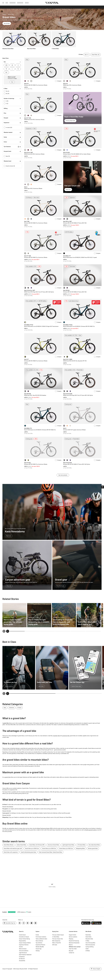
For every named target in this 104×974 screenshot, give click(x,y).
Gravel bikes (88, 937)
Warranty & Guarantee (74, 942)
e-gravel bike (7, 777)
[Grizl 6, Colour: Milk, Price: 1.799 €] (43, 172)
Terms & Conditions (23, 950)
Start (12, 82)
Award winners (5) (10, 166)
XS (12, 65)
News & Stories (39, 940)
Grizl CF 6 (65, 83)
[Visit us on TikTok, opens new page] (35, 923)
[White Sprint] (64, 357)
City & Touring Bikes (90, 942)
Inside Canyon (22, 935)
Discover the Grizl (6, 815)
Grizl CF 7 (26, 83)
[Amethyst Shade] (64, 219)
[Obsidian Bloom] (28, 288)
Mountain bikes (89, 938)
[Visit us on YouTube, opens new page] (27, 923)
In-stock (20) (9, 127)
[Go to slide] (32, 631)
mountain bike (56, 735)
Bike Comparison (56, 940)
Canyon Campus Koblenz (25, 942)
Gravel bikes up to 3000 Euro (32, 848)
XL (18, 69)
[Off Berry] (25, 184)
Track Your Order (73, 948)
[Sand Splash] (28, 81)
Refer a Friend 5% (56, 942)
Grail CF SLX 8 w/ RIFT (29, 290)
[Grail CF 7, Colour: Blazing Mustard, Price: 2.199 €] (43, 344)
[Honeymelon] (31, 184)
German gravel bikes (93, 848)
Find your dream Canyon (58, 935)
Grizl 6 (25, 187)
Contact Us (71, 952)
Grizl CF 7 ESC (27, 256)
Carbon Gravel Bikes (21, 845)
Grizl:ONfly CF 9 (67, 256)
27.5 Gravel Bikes (81, 845)
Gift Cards (54, 944)
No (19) (7, 93)
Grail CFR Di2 (66, 290)
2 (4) (7, 103)
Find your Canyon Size (57, 938)
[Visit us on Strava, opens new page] (31, 923)
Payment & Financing (74, 940)
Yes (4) (7, 91)
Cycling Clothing (89, 946)
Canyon (4, 14)
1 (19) (7, 101)
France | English (96, 968)
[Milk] (70, 426)
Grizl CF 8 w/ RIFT (28, 152)
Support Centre (72, 935)
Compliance (22, 956)
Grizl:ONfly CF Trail (28, 325)
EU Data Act (22, 958)
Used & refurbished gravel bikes (28, 852)
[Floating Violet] (25, 81)
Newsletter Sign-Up (10, 923)
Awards (21, 946)
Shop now (8, 586)
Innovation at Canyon (24, 937)
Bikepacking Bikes (80, 848)
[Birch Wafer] (28, 253)
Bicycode (71, 950)
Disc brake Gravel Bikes (94, 845)
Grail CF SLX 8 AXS (67, 393)
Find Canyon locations (41, 937)
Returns (71, 944)
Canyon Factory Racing (24, 938)
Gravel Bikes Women (8, 845)
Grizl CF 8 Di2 (66, 152)
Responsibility (22, 940)
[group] (51, 40)
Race (5, 707)
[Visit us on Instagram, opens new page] (23, 923)
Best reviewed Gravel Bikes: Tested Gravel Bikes (50, 852)
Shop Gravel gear (60, 586)
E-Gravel (19, 707)
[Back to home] (52, 2)
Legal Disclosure (23, 952)
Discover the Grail (6, 811)
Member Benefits (40, 946)
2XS (6, 65)
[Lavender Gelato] (67, 150)
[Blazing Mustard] (28, 460)
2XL (6, 72)
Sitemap (38, 950)
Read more (68, 189)
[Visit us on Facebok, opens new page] (19, 923)
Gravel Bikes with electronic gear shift (13, 848)
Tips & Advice (39, 942)
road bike (51, 723)
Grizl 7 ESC (26, 221)
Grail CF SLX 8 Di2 (67, 462)
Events (37, 935)
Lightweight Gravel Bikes (68, 845)
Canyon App (38, 948)
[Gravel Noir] (31, 288)
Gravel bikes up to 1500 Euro (66, 848)
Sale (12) (8, 156)
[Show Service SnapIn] (102, 487)
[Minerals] (31, 219)
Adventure (11, 707)
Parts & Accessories (90, 944)
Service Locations (73, 937)
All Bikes (88, 950)
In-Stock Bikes (55, 937)
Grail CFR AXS (27, 393)
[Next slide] (7, 631)
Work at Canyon (22, 948)
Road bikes (88, 935)
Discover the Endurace (7, 806)
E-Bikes (87, 940)
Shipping (71, 938)
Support (27, 2)
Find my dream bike (70, 120)
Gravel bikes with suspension (11, 852)
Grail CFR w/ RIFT (67, 221)
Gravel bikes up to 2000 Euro (49, 848)
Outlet (87, 948)
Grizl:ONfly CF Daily (67, 325)
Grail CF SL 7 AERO (67, 359)
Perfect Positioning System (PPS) (44, 828)
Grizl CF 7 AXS (27, 118)
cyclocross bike (65, 735)
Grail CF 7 (26, 359)
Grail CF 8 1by (27, 462)
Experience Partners (23, 944)
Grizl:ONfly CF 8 (28, 428)
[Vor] (7, 693)
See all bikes (7, 23)
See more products (62, 475)
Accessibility (22, 960)
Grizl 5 (64, 428)
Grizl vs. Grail (78, 792)
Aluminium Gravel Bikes (53, 845)
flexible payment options (91, 830)
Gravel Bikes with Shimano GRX (36, 845)
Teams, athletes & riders (41, 938)
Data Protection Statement (25, 954)
